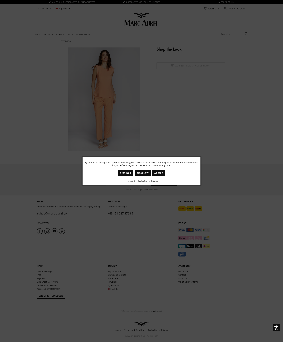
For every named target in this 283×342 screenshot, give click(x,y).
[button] (276, 327)
